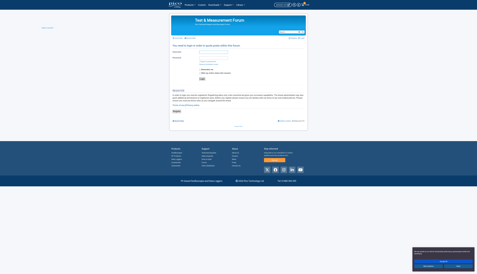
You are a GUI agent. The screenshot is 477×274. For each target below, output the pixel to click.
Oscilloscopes (176, 153)
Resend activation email (208, 64)
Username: (177, 52)
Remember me (207, 69)
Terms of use (179, 105)
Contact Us (236, 166)
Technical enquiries (209, 153)
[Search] (294, 5)
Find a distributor (208, 166)
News (234, 159)
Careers (235, 156)
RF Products (176, 156)
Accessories (176, 162)
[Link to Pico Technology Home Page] (175, 5)
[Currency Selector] (299, 5)
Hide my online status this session (216, 73)
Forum (204, 162)
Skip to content (47, 28)
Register (176, 111)
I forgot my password (207, 61)
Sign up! (275, 160)
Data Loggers (176, 159)
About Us (235, 153)
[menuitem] (301, 38)
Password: (177, 58)
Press (234, 162)
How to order (207, 159)
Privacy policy (192, 105)
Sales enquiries (207, 156)
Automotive (175, 166)
